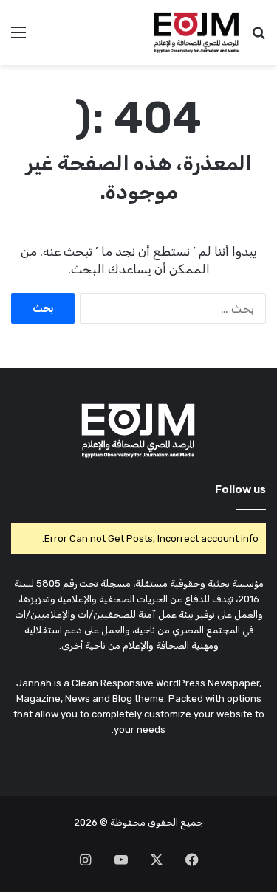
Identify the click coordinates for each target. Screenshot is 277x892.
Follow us (240, 489)
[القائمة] (18, 38)
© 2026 (91, 822)
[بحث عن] (258, 38)
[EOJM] (197, 32)
